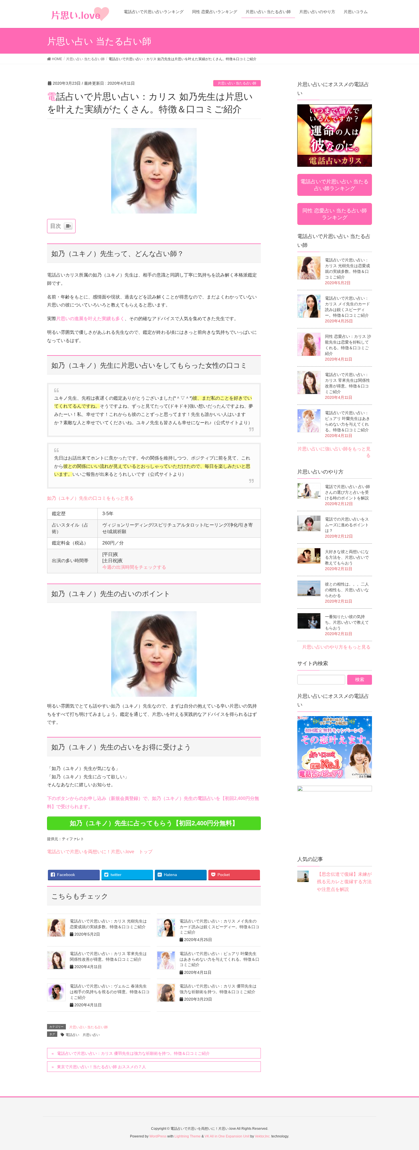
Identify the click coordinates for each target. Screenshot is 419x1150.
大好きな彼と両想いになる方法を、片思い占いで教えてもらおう (347, 557)
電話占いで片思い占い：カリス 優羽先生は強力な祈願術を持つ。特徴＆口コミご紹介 (133, 1053)
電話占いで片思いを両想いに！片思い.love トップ (99, 851)
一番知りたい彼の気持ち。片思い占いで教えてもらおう (347, 622)
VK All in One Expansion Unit (227, 1136)
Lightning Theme (187, 1136)
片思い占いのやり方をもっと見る (336, 647)
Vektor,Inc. (262, 1136)
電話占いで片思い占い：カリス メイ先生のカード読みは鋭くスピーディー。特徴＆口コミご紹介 (219, 926)
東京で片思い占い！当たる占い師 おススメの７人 (101, 1066)
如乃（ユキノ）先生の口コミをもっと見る (90, 498)
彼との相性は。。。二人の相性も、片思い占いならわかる (347, 590)
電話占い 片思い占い (83, 1035)
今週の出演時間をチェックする (134, 567)
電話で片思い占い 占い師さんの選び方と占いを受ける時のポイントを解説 (347, 492)
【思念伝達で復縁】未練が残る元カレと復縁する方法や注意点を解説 (344, 882)
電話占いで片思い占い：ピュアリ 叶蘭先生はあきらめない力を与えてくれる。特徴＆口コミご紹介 (219, 959)
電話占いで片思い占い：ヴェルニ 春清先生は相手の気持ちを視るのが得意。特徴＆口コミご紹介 (110, 991)
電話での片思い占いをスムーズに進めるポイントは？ (347, 525)
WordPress (157, 1136)
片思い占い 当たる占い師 (237, 83)
